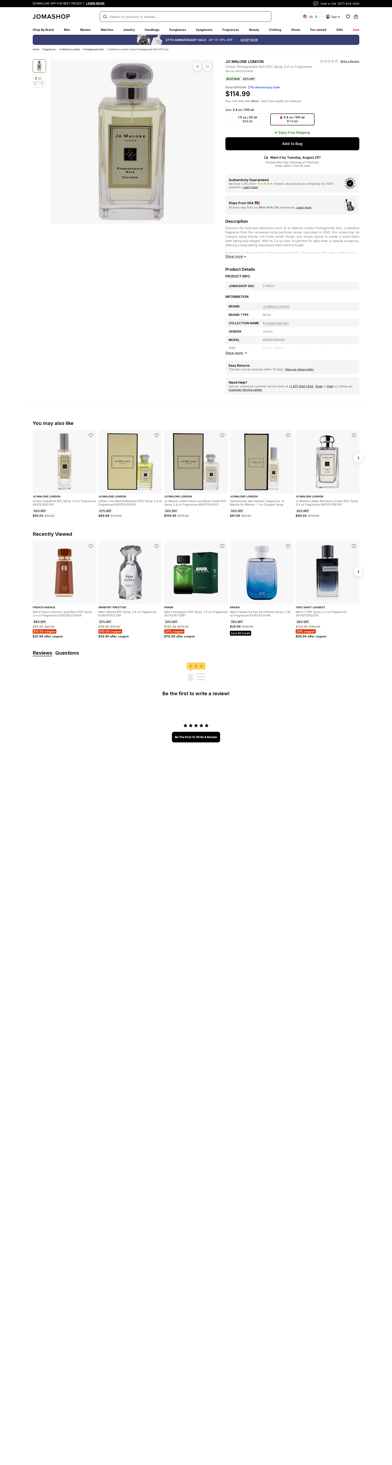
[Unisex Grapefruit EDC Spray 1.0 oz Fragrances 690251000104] (91, 435)
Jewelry (129, 29)
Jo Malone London (69, 49)
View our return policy (299, 369)
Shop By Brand (43, 29)
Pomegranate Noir (93, 49)
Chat (330, 386)
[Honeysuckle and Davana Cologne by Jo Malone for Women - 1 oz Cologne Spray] (288, 435)
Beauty (254, 29)
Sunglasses (177, 29)
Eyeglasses (204, 29)
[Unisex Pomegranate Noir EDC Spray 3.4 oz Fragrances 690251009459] (207, 66)
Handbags (152, 29)
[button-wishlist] (347, 16)
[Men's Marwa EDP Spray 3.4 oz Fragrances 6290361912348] (156, 546)
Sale (356, 29)
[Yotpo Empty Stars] (329, 61)
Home (36, 49)
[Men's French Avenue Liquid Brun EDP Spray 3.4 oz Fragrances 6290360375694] (91, 546)
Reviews (42, 653)
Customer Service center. (245, 389)
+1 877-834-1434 (301, 386)
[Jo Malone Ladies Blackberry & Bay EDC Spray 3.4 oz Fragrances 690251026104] (354, 435)
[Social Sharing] (197, 66)
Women (85, 29)
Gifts (339, 29)
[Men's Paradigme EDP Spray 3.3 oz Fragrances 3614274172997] (222, 546)
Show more (234, 256)
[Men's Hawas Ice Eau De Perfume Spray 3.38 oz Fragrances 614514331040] (288, 546)
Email (318, 386)
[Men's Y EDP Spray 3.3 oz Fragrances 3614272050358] (354, 546)
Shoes (295, 29)
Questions (67, 653)
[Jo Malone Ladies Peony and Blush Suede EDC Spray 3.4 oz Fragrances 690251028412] (222, 435)
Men (67, 29)
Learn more (250, 187)
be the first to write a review (196, 737)
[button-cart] (355, 16)
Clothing (275, 29)
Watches (107, 29)
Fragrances (230, 29)
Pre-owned (318, 29)
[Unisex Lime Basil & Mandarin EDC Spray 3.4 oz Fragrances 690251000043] (156, 435)
